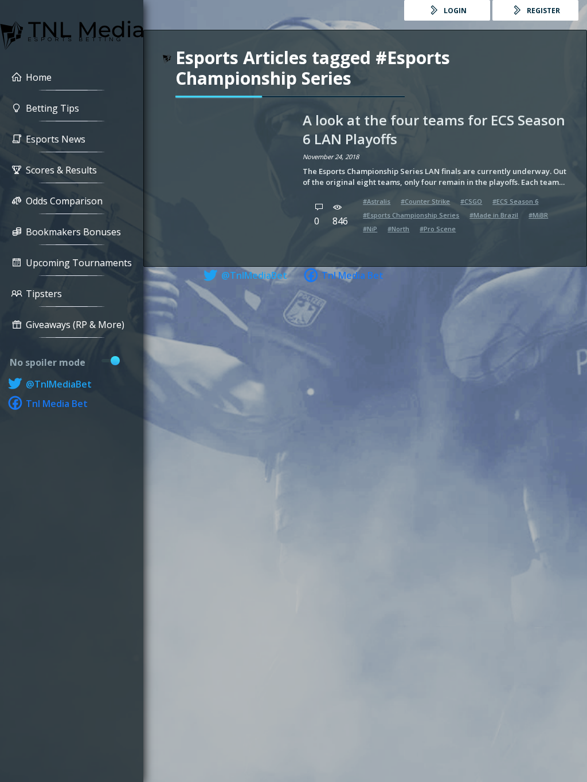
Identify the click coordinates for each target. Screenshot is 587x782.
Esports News (55, 139)
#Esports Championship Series (411, 215)
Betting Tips (52, 108)
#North (398, 228)
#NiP (370, 228)
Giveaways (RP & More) (75, 324)
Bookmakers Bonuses (73, 232)
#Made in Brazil (493, 215)
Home (39, 77)
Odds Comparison (64, 201)
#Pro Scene (438, 228)
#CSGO (471, 201)
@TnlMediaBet (58, 384)
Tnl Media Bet (56, 403)
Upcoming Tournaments (79, 262)
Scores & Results (61, 170)
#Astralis (376, 201)
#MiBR (538, 215)
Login (454, 10)
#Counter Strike (425, 201)
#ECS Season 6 (515, 201)
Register (542, 10)
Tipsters (44, 293)
